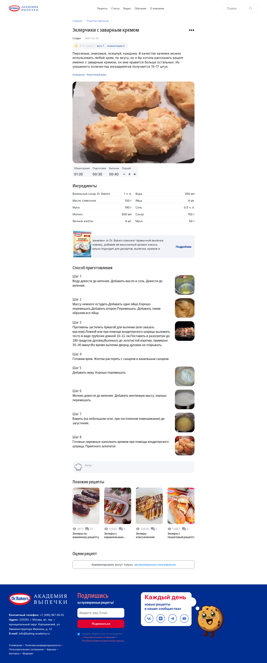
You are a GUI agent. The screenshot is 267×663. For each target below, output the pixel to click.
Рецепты (102, 8)
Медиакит (27, 653)
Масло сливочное (84, 200)
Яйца (138, 200)
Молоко (78, 214)
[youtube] (184, 618)
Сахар (139, 214)
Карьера (51, 649)
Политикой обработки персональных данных (103, 641)
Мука (76, 207)
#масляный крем (96, 75)
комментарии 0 (116, 45)
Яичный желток (83, 221)
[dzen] (160, 618)
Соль (138, 207)
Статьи (115, 8)
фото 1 (100, 45)
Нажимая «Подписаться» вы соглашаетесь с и (103, 637)
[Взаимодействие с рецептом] (191, 30)
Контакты (14, 653)
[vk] (149, 618)
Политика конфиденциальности (43, 645)
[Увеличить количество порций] (135, 174)
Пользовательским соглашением (99, 637)
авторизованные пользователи (155, 564)
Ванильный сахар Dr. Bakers (91, 193)
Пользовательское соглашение (26, 649)
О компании (157, 8)
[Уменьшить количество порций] (124, 174)
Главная (77, 20)
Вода (138, 193)
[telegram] (172, 618)
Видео (127, 8)
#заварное (79, 75)
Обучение (140, 8)
